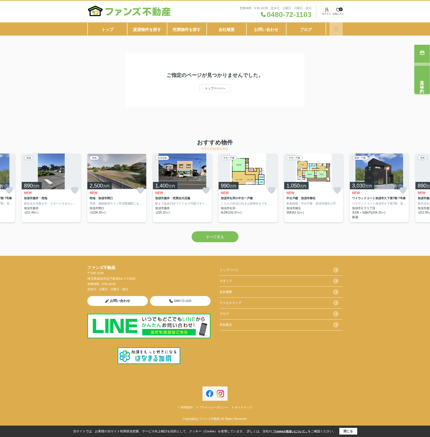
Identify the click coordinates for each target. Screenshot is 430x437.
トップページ (228, 270)
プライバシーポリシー (213, 407)
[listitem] (117, 187)
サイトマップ (243, 407)
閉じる (348, 431)
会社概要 (227, 29)
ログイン (326, 14)
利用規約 (187, 407)
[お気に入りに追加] (9, 190)
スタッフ (225, 281)
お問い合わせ (266, 29)
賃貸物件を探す (147, 29)
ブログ (306, 29)
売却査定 (225, 324)
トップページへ (215, 88)
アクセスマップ (230, 303)
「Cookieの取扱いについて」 (290, 431)
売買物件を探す (187, 29)
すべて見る (215, 237)
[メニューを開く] (336, 29)
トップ (107, 29)
